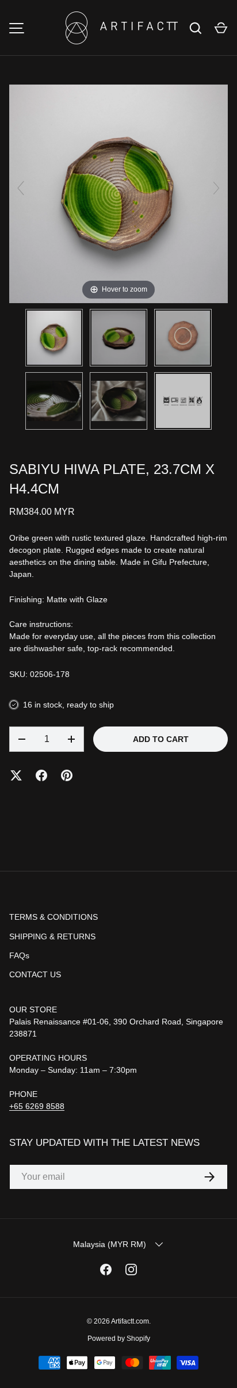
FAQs (19, 955)
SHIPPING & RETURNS (52, 936)
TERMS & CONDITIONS (53, 916)
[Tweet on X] (16, 775)
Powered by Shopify (118, 1339)
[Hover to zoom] (118, 193)
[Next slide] (216, 188)
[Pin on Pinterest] (66, 775)
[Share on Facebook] (41, 775)
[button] (221, 28)
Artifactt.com (130, 1321)
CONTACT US (35, 974)
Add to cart (161, 739)
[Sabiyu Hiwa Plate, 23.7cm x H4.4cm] (54, 337)
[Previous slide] (20, 188)
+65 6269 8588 (36, 1106)
